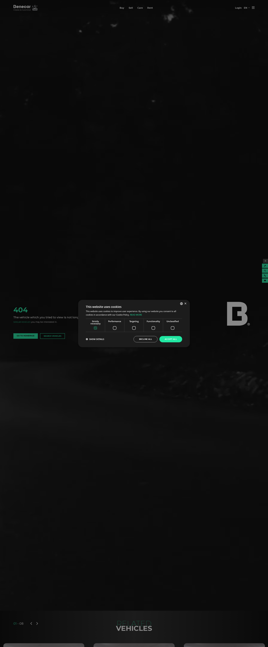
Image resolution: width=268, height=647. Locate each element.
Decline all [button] (145, 339)
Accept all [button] (171, 339)
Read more (136, 314)
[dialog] (134, 323)
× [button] (185, 303)
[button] (95, 339)
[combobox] (181, 303)
